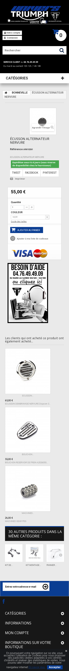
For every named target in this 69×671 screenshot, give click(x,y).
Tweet (16, 172)
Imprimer (20, 179)
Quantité (16, 202)
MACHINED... (28, 513)
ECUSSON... (27, 395)
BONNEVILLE (20, 92)
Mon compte (17, 632)
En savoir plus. (37, 667)
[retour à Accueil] (6, 93)
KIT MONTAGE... (33, 565)
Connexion (12, 38)
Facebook (31, 172)
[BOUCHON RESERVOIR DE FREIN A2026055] (28, 430)
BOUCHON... (28, 454)
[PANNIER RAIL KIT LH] (55, 553)
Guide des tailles (19, 221)
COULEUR (17, 212)
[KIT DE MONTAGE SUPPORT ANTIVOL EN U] (13, 553)
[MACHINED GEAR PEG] (28, 488)
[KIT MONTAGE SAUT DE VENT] (34, 553)
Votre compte (13, 32)
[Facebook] (7, 601)
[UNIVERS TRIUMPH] (34, 14)
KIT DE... (9, 565)
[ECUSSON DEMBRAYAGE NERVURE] (28, 371)
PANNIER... (51, 565)
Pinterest (50, 172)
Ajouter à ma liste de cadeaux (32, 238)
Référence (16, 149)
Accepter (55, 667)
